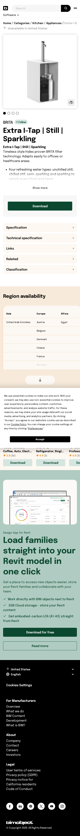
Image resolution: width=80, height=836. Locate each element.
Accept (40, 439)
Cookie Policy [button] (18, 424)
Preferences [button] (35, 428)
